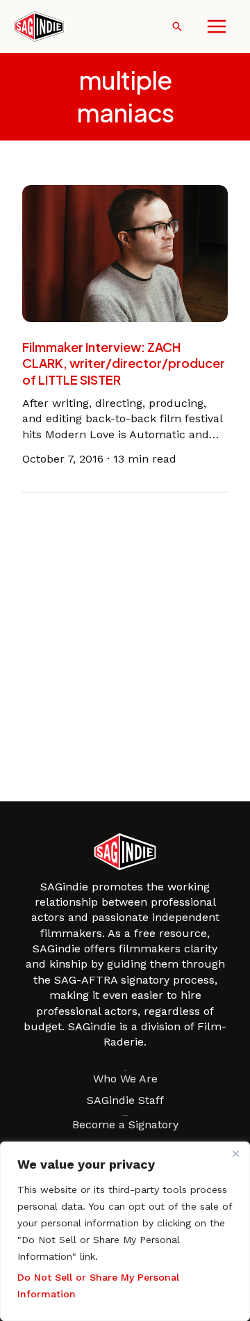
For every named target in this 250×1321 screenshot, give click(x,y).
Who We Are (125, 1078)
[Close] (235, 1153)
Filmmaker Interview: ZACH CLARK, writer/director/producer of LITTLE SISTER (123, 363)
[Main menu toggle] (216, 26)
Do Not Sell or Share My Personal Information (98, 1285)
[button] (177, 26)
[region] (125, 1231)
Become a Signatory (125, 1124)
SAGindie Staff (125, 1100)
